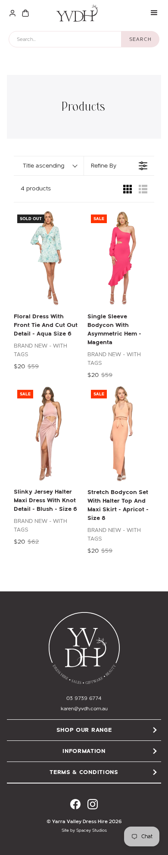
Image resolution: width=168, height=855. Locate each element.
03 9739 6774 (84, 698)
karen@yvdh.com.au (84, 709)
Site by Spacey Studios (84, 830)
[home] (75, 13)
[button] (154, 13)
